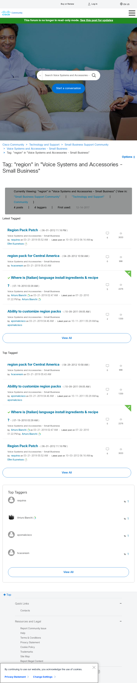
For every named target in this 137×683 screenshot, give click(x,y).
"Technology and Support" (88, 197)
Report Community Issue (33, 629)
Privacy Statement (15, 676)
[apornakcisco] (21, 538)
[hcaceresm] (20, 556)
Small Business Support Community (86, 145)
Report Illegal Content (31, 661)
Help (22, 633)
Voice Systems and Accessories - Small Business (37, 149)
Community (21, 202)
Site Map (25, 657)
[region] (49, 673)
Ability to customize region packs (49, 311)
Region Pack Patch (37, 230)
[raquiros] (18, 504)
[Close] (94, 667)
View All (67, 338)
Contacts (25, 611)
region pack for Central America (48, 256)
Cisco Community (13, 145)
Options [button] (127, 157)
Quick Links (22, 604)
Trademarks (26, 652)
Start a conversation (68, 88)
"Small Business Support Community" (37, 197)
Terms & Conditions (30, 638)
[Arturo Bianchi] (23, 520)
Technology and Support (44, 145)
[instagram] (98, 671)
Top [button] (9, 595)
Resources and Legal (28, 621)
